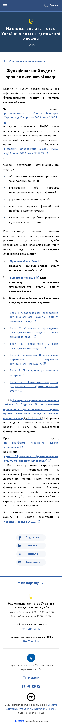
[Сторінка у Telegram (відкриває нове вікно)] (28, 686)
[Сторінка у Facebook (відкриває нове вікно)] (23, 686)
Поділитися (33, 537)
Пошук (53, 5)
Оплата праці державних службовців (28, 61)
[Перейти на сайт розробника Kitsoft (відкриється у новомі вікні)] (19, 721)
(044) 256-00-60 (31, 629)
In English (33, 678)
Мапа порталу (28, 583)
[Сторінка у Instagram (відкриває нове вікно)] (39, 686)
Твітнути (33, 554)
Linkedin (32, 545)
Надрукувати (32, 562)
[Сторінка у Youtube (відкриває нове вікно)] (34, 686)
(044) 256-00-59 (31, 641)
